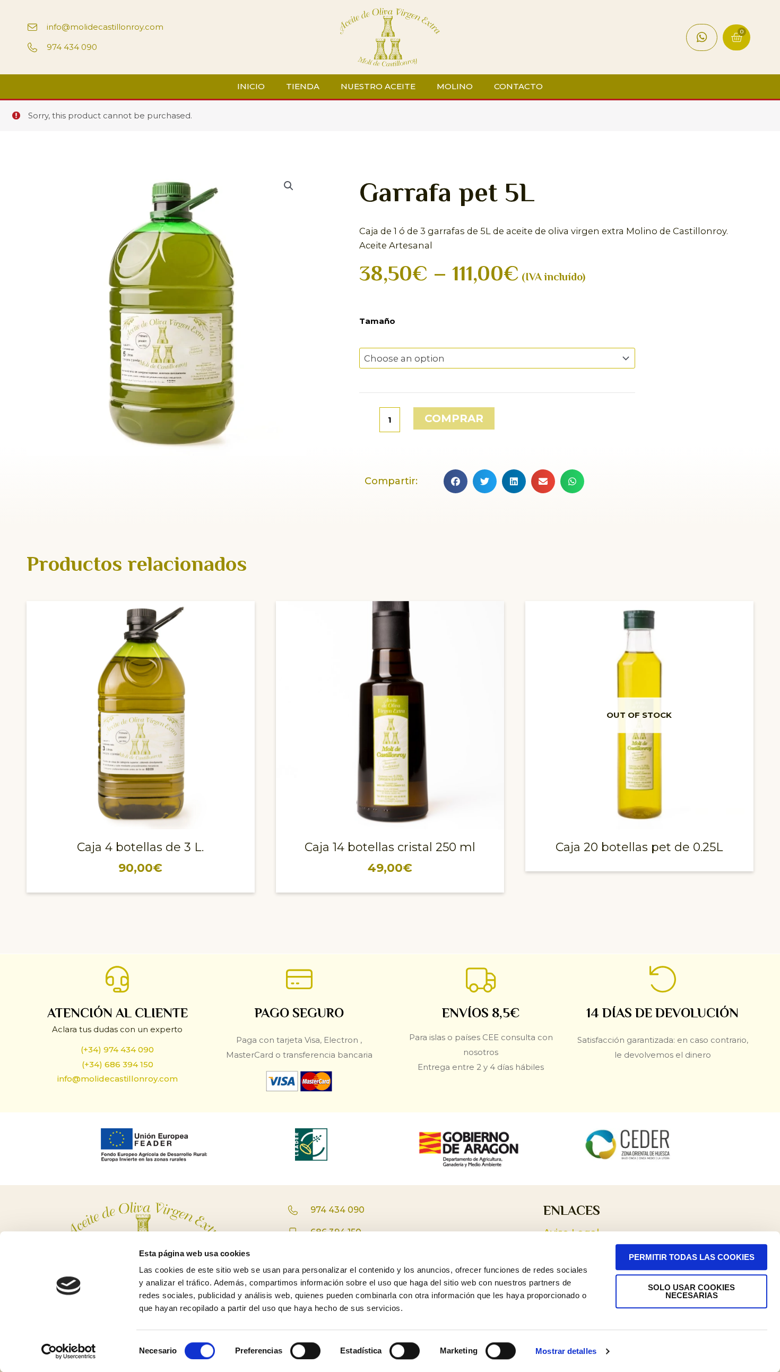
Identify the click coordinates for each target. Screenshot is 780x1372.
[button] (455, 481)
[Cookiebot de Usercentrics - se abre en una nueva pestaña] (68, 1351)
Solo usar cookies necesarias (691, 1291)
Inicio (251, 86)
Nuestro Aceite (378, 86)
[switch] (305, 1350)
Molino (455, 86)
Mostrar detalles (565, 1351)
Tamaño (377, 321)
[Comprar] (244, 619)
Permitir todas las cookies (692, 1257)
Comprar (453, 418)
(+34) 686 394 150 (117, 1064)
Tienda (302, 86)
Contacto (518, 86)
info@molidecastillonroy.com (117, 1079)
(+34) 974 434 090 (117, 1049)
